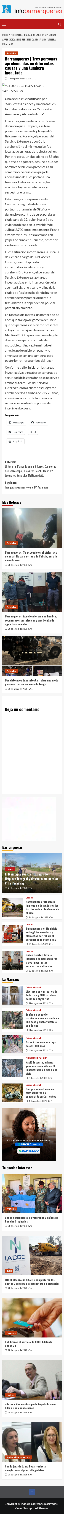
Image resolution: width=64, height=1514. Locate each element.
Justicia (10, 1395)
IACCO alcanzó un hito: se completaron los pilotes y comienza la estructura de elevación (32, 1281)
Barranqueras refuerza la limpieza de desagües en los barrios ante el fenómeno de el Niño (42, 907)
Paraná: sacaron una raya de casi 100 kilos (41, 1044)
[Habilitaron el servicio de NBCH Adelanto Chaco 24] (32, 1317)
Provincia (11, 1208)
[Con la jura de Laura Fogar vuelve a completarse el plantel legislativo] (32, 1442)
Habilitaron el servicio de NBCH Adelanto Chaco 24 (28, 1344)
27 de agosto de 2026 (17, 887)
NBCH (9, 1270)
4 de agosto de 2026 (38, 1100)
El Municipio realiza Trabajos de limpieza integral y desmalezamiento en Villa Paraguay (31, 878)
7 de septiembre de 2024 (19, 78)
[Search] (59, 24)
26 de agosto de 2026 (17, 564)
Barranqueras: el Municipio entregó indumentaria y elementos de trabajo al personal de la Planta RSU (41, 933)
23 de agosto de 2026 (38, 944)
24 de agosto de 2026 (38, 917)
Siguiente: (26, 485)
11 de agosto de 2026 (38, 1077)
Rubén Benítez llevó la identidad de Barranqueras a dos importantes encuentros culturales (41, 960)
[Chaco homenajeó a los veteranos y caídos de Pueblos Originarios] (32, 1193)
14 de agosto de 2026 (38, 1050)
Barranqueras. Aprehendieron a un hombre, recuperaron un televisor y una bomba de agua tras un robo (31, 620)
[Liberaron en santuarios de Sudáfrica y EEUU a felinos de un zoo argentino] (12, 995)
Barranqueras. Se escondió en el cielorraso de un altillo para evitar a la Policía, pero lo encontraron (31, 556)
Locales (10, 869)
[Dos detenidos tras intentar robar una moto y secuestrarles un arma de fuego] (32, 656)
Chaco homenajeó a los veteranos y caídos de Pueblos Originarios (31, 1219)
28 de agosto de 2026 (17, 1225)
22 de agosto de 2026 (17, 688)
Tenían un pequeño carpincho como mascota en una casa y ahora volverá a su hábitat (42, 1019)
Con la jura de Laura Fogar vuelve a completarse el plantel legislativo (25, 1468)
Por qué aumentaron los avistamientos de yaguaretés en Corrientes (41, 1092)
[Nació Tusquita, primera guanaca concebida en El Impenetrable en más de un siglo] (12, 1068)
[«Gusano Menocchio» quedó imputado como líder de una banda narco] (32, 1380)
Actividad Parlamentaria (18, 1457)
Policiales (11, 53)
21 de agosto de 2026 (38, 1003)
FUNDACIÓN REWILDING (36, 1058)
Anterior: (30, 469)
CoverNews (22, 1508)
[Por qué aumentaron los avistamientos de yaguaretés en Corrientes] (12, 1093)
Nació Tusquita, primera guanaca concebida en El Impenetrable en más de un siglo (41, 1067)
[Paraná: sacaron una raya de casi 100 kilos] (12, 1044)
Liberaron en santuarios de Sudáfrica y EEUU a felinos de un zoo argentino (41, 995)
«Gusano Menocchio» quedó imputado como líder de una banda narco (30, 1406)
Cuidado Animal (33, 987)
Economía (11, 1332)
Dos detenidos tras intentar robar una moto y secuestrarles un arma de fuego (31, 682)
